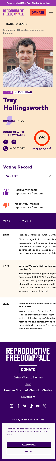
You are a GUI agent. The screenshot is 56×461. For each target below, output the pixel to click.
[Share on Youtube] (37, 406)
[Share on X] (44, 406)
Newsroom (28, 397)
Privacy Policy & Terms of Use (28, 419)
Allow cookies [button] (29, 445)
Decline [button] (28, 451)
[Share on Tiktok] (31, 406)
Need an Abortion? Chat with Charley (28, 390)
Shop (28, 384)
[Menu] (51, 12)
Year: (8, 175)
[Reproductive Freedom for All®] (13, 12)
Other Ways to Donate (28, 377)
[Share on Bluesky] (24, 406)
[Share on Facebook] (18, 406)
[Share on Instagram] (11, 406)
